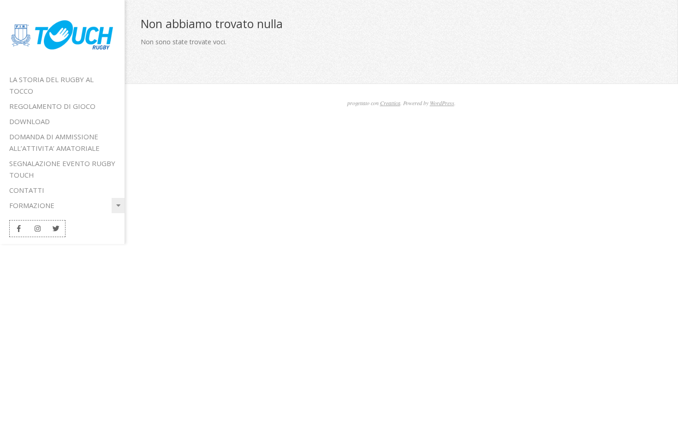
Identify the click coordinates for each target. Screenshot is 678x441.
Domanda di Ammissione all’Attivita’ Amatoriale (54, 142)
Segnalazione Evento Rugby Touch (62, 169)
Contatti (26, 190)
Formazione (31, 205)
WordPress (442, 103)
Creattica (390, 103)
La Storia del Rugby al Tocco (51, 85)
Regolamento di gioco (52, 106)
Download (29, 121)
